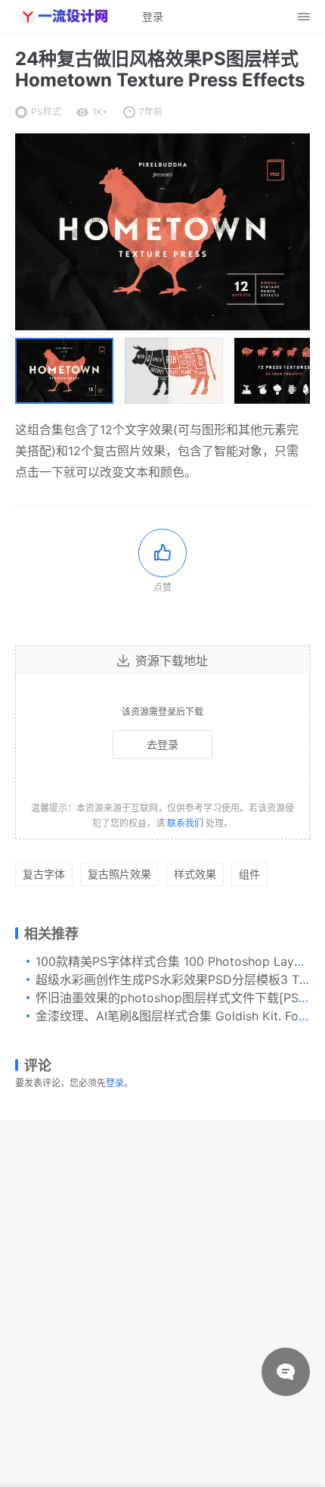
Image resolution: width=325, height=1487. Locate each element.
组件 (249, 873)
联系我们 (185, 823)
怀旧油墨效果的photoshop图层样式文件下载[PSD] (174, 997)
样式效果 (195, 873)
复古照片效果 (119, 873)
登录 (115, 1083)
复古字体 (44, 873)
